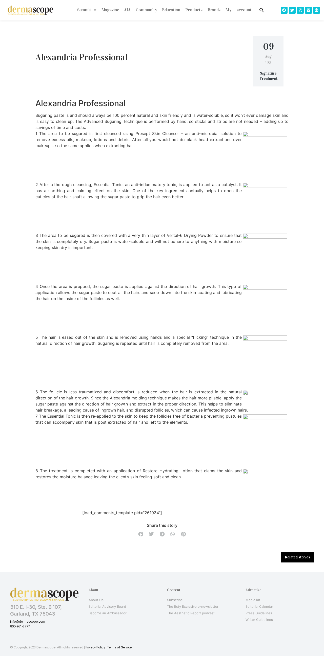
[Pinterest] (316, 10)
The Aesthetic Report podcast (191, 613)
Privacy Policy (95, 647)
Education (171, 10)
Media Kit (253, 600)
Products (193, 10)
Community (146, 10)
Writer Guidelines (259, 620)
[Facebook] (284, 10)
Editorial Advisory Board (107, 606)
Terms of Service (119, 647)
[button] (141, 534)
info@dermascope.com (27, 621)
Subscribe (175, 600)
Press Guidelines (259, 613)
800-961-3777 (20, 626)
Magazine (110, 10)
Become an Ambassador (108, 613)
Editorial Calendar (259, 606)
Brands (214, 10)
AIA (127, 10)
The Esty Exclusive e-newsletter (192, 606)
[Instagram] (300, 10)
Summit (84, 10)
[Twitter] (292, 10)
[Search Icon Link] (261, 10)
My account (239, 10)
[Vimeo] (308, 10)
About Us (96, 600)
